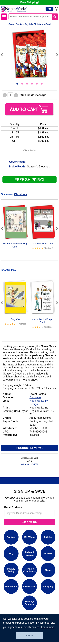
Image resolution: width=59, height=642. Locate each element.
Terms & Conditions (29, 570)
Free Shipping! (29, 2)
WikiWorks (29, 537)
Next (55, 54)
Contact (11, 537)
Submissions (29, 586)
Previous (3, 54)
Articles (48, 537)
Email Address (13, 507)
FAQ (11, 553)
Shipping (48, 586)
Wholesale (11, 586)
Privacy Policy (11, 570)
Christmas (20, 194)
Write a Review (29, 150)
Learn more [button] (47, 627)
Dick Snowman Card (42, 243)
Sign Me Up (29, 522)
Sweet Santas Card (29, 458)
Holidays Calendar (30, 603)
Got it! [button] (29, 635)
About (48, 570)
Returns (48, 553)
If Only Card (15, 319)
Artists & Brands (29, 553)
